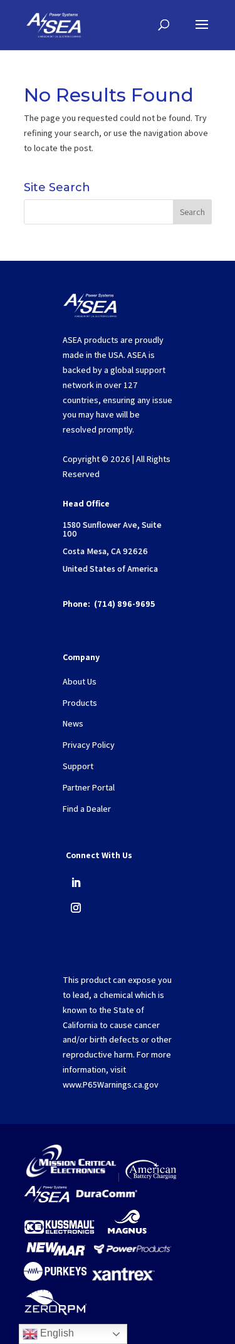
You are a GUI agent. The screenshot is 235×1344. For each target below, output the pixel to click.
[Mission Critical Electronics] (71, 1176)
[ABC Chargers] (150, 1176)
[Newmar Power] (56, 1253)
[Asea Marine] (47, 1199)
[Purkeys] (55, 1277)
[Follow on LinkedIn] (76, 883)
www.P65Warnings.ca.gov (111, 1084)
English (56, 1333)
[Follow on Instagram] (76, 908)
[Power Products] (133, 1253)
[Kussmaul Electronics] (59, 1232)
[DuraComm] (106, 1199)
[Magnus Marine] (127, 1232)
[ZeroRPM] (55, 1317)
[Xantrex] (123, 1277)
